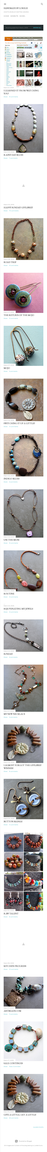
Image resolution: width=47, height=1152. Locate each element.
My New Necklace (14, 713)
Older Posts (38, 1127)
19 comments (13, 97)
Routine (9, 593)
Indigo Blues (11, 478)
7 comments (13, 158)
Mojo (7, 368)
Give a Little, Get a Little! (20, 1114)
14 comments (13, 426)
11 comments (13, 1014)
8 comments (13, 771)
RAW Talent (11, 913)
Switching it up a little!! (19, 423)
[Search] (42, 3)
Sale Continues (13, 1063)
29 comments (13, 1118)
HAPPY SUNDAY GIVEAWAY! (18, 207)
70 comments (13, 211)
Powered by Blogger (25, 1141)
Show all (37, 28)
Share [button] (5, 97)
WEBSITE (14, 16)
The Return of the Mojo (19, 315)
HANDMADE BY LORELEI (16, 8)
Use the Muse (11, 539)
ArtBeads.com (12, 1010)
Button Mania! (13, 821)
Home (6, 16)
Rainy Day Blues (13, 154)
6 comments (13, 482)
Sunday (8, 653)
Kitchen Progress (15, 966)
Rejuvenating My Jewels (18, 608)
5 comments (13, 371)
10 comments (13, 265)
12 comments (13, 318)
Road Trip (10, 262)
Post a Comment (15, 1066)
